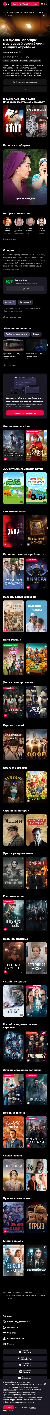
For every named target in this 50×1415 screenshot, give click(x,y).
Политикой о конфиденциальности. (19, 1402)
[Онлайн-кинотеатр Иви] (6, 4)
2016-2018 (11, 57)
